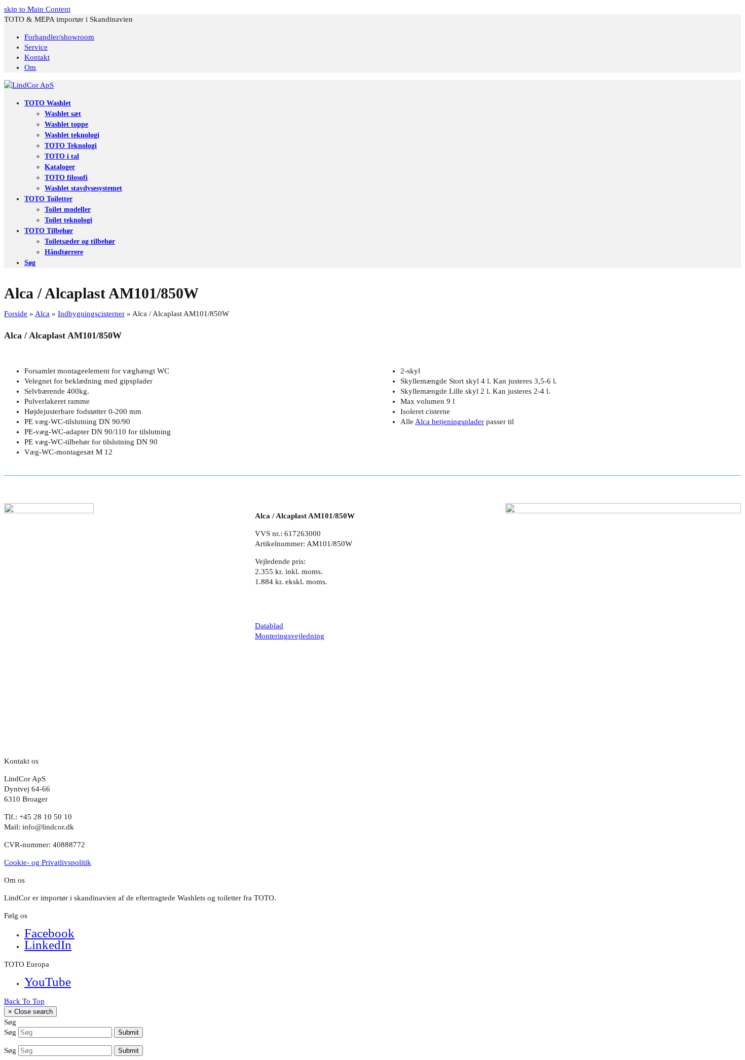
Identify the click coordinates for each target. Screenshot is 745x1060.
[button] (29, 262)
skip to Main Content (37, 9)
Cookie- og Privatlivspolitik (47, 862)
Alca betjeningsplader (449, 422)
